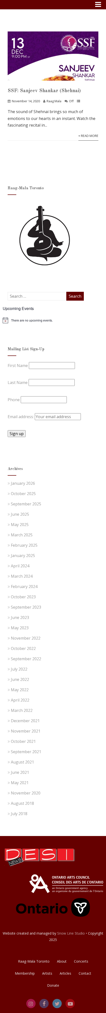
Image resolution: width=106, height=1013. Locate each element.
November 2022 (25, 638)
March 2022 (22, 710)
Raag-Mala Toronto (34, 961)
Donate (53, 985)
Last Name (18, 382)
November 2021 (25, 731)
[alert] (53, 320)
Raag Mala (54, 101)
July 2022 (19, 669)
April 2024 (20, 566)
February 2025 (24, 545)
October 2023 (23, 597)
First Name (18, 365)
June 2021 (20, 772)
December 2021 (25, 720)
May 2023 (20, 628)
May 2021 (20, 782)
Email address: (21, 416)
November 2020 (25, 793)
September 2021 (26, 751)
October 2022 (23, 648)
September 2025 (26, 504)
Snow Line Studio (71, 933)
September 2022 (26, 658)
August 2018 (22, 803)
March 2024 (22, 576)
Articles (65, 973)
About (62, 961)
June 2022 (20, 679)
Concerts (81, 961)
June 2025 (20, 514)
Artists (47, 973)
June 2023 (20, 617)
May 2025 (20, 524)
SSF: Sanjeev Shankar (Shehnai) (44, 90)
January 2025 (23, 555)
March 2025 (22, 535)
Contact (85, 973)
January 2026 (23, 483)
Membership (25, 973)
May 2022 (20, 689)
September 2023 (26, 607)
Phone (14, 399)
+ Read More (88, 135)
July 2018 (19, 813)
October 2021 (23, 741)
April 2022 (20, 700)
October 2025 (23, 493)
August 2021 (22, 762)
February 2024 (24, 586)
